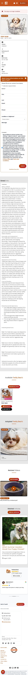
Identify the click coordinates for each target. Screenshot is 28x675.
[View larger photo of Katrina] (11, 390)
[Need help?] (3, 672)
